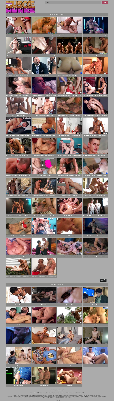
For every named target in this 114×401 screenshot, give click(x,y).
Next (102, 280)
